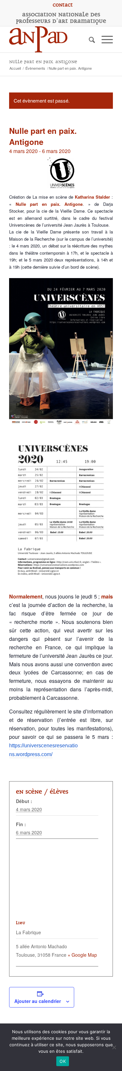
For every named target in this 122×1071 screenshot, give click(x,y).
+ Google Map (82, 954)
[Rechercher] (88, 39)
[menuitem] (62, 5)
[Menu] (104, 39)
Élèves (59, 792)
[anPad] (50, 39)
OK (63, 1061)
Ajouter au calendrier (37, 1001)
